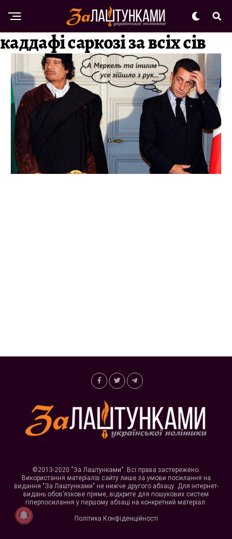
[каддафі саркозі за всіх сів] (116, 171)
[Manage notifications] (23, 515)
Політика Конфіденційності (116, 518)
